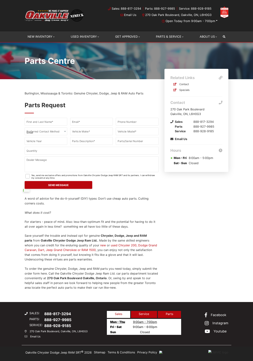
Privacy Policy (147, 352)
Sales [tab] (118, 314)
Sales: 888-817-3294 (126, 8)
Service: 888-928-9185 (195, 8)
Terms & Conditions (121, 352)
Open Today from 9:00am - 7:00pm (190, 21)
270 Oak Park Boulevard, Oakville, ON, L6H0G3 (178, 15)
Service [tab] (144, 314)
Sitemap (99, 352)
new (103, 245)
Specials (184, 89)
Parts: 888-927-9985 (160, 8)
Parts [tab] (169, 314)
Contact (184, 84)
